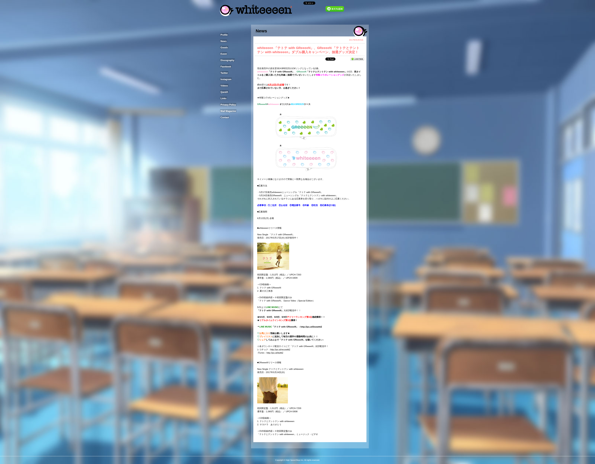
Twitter (224, 73)
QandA (224, 92)
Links (223, 98)
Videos (224, 85)
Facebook (225, 66)
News (223, 41)
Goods (224, 47)
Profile (224, 34)
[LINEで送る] (357, 59)
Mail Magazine (228, 111)
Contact (224, 117)
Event (223, 54)
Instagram (225, 79)
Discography (227, 60)
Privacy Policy (228, 104)
